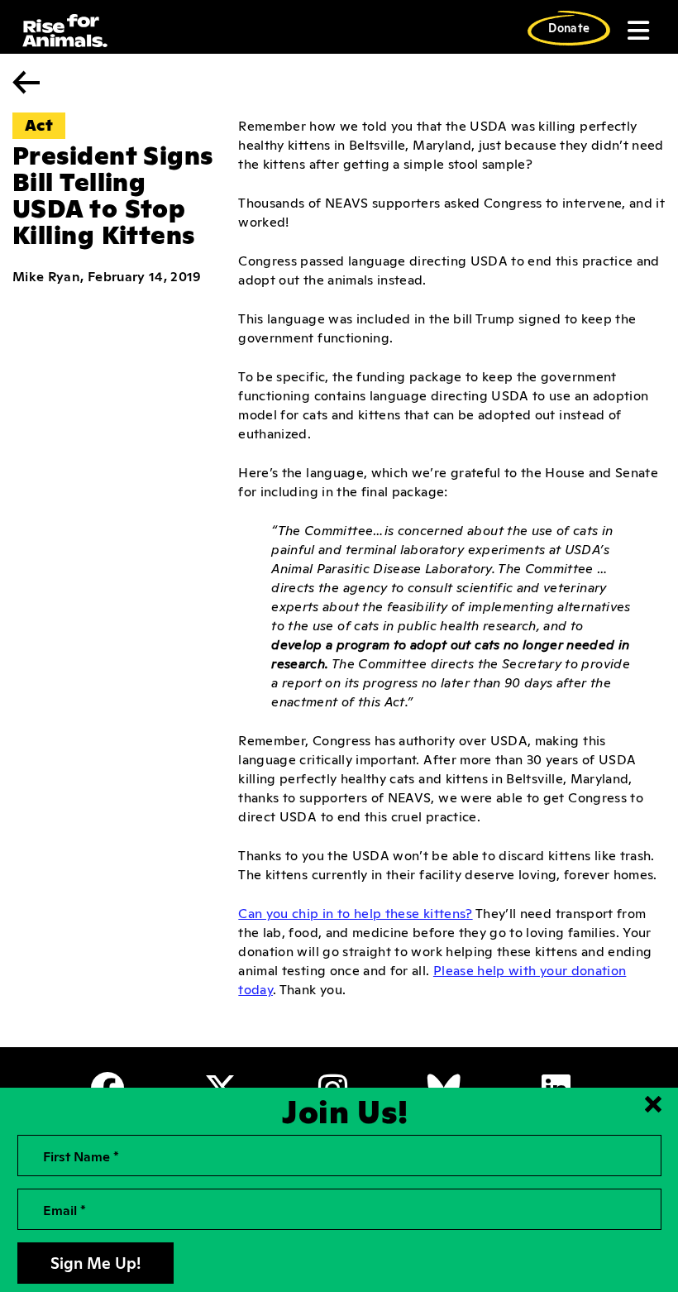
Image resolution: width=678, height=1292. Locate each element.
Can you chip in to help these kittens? (355, 912)
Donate (569, 27)
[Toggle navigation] (637, 30)
